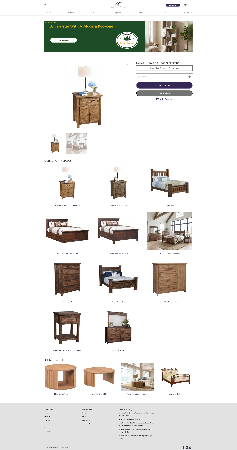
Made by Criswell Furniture (164, 68)
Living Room (117, 13)
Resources (186, 13)
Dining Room (48, 420)
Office (141, 13)
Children (71, 13)
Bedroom (47, 13)
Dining (93, 13)
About (83, 417)
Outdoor (163, 13)
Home (83, 413)
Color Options (86, 420)
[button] (127, 64)
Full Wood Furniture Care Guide (129, 419)
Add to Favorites (165, 99)
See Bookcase (64, 40)
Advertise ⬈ (85, 424)
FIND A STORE (173, 5)
